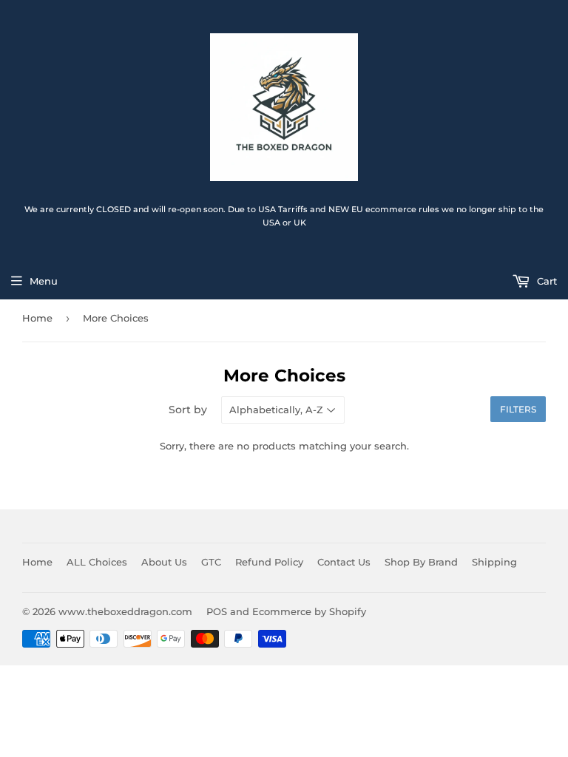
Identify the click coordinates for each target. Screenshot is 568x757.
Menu (44, 281)
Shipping (494, 562)
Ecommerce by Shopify (309, 611)
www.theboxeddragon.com (125, 611)
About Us (164, 562)
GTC (211, 562)
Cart (545, 281)
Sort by (188, 409)
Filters (518, 409)
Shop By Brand (421, 562)
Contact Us (344, 562)
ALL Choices (97, 562)
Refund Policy (269, 562)
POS (216, 611)
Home (37, 318)
